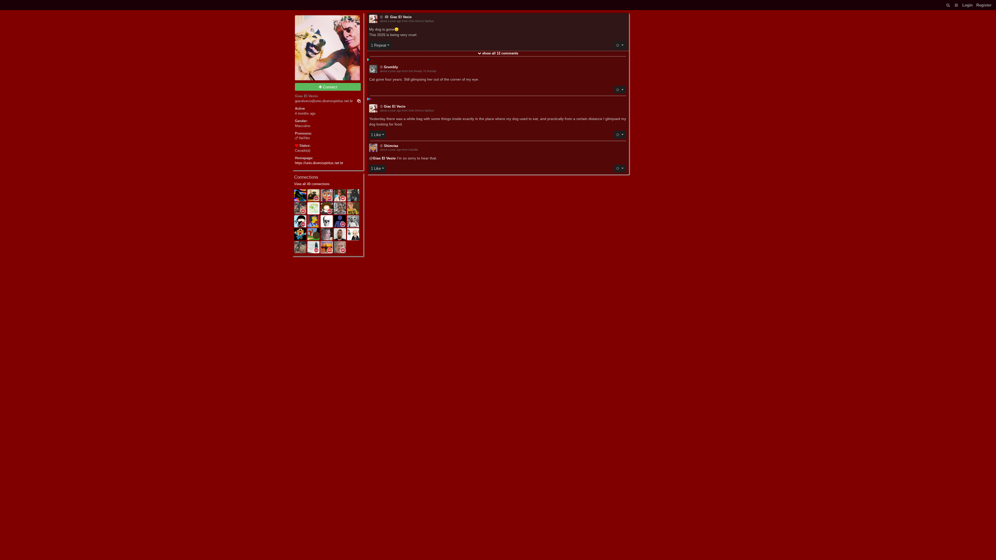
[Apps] (956, 5)
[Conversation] (387, 17)
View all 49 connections (312, 184)
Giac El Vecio (384, 158)
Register (984, 5)
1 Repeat (378, 45)
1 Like (376, 134)
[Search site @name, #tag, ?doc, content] (948, 5)
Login (967, 5)
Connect (329, 87)
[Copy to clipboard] (359, 101)
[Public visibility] (381, 17)
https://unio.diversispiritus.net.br (319, 163)
